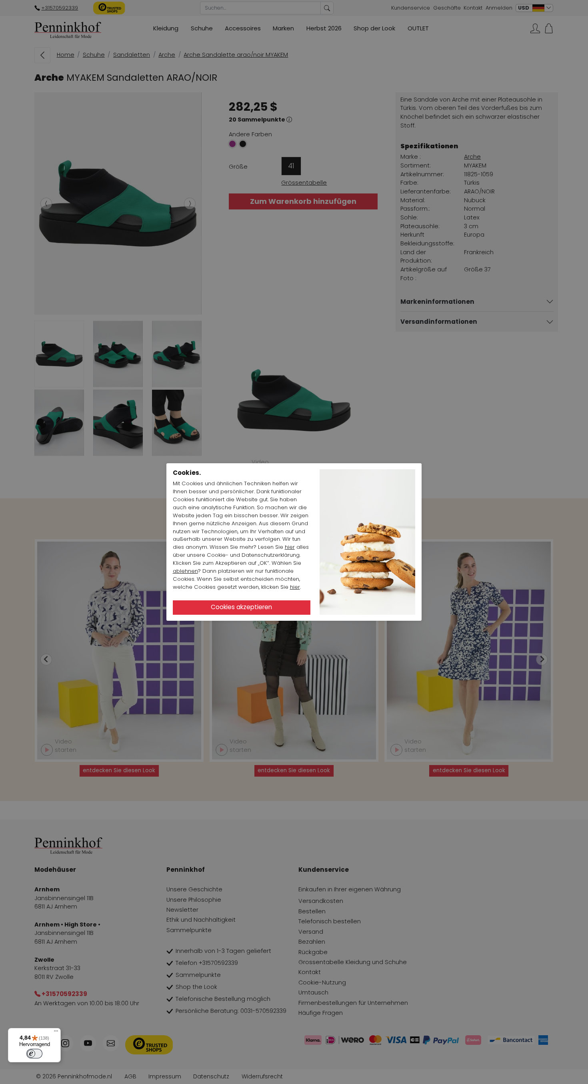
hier (290, 547)
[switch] (34, 1053)
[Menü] (56, 1033)
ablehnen (185, 571)
